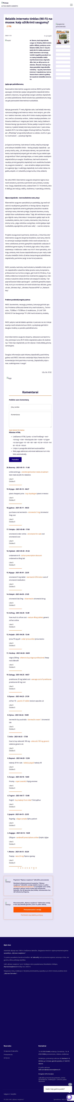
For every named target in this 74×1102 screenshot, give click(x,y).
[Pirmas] (5, 3)
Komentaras (15, 415)
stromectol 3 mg (34, 512)
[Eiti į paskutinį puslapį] (41, 868)
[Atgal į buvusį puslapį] (16, 868)
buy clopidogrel (31, 493)
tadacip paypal (29, 763)
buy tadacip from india (23, 800)
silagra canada (21, 819)
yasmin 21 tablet (23, 701)
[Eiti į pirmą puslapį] (13, 868)
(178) (9, 26)
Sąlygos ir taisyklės (10, 1094)
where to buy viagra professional (32, 658)
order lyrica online (28, 639)
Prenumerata (8, 1054)
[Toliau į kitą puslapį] (38, 868)
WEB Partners (66, 1099)
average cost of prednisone (41, 679)
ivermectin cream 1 (34, 719)
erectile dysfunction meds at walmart (35, 472)
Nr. (47, 36)
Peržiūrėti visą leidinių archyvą (32, 915)
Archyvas (7, 1058)
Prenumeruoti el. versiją (32, 909)
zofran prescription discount (31, 555)
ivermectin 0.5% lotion (35, 577)
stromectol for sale (34, 534)
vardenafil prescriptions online (27, 837)
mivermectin (29, 599)
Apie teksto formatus (16, 430)
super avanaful (21, 781)
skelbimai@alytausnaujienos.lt (23, 886)
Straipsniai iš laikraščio (11, 1051)
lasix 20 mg (20, 856)
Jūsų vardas (15, 407)
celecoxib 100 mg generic (40, 741)
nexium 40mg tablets (35, 617)
